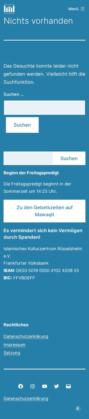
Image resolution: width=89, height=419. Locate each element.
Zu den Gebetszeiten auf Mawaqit (45, 211)
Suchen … (14, 94)
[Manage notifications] (78, 408)
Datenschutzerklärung (26, 336)
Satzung (12, 352)
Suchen (69, 158)
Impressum (15, 344)
